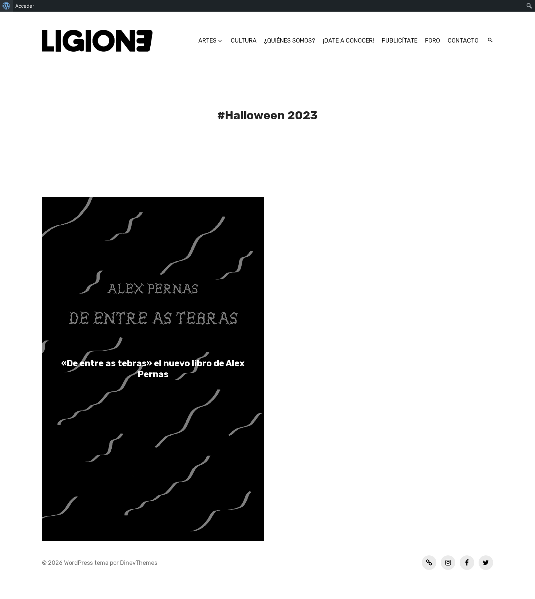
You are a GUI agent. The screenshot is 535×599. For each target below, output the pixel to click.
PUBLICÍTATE (399, 40)
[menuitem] (6, 6)
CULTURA (244, 40)
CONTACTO (463, 40)
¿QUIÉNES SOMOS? (289, 40)
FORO (432, 40)
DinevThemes (138, 562)
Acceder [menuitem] (24, 6)
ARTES (207, 40)
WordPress (78, 562)
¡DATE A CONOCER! (348, 40)
